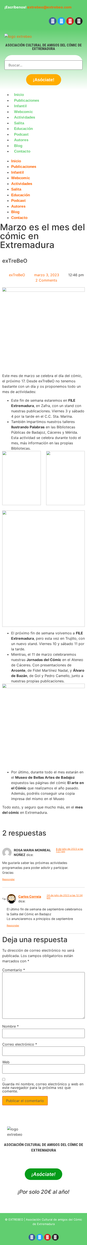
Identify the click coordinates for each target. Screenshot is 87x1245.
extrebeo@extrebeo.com (49, 7)
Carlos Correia (29, 896)
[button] (43, 157)
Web (6, 1062)
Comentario (13, 970)
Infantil (20, 106)
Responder (8, 879)
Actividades (24, 117)
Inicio (19, 95)
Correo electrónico (19, 1044)
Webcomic (23, 112)
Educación (23, 129)
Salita (19, 123)
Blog (18, 146)
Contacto (22, 151)
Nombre (10, 1026)
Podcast (21, 134)
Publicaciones (26, 100)
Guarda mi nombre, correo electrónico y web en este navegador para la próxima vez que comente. (42, 1087)
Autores (21, 140)
